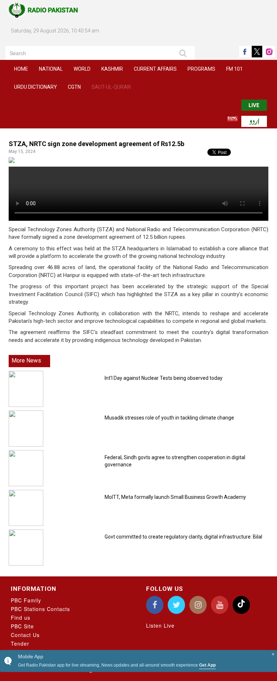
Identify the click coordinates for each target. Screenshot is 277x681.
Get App (207, 665)
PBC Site (22, 626)
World (82, 69)
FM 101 (234, 69)
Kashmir (112, 69)
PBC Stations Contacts (40, 608)
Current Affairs (155, 69)
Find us (20, 617)
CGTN (74, 87)
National (51, 69)
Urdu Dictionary (35, 87)
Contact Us (25, 634)
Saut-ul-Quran (111, 87)
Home (21, 69)
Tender (20, 643)
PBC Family (26, 600)
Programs (201, 69)
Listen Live (160, 625)
